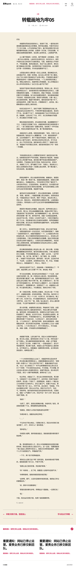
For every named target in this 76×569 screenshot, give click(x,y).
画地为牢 (21, 503)
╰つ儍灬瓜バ (33, 25)
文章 (38, 14)
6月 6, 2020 (45, 25)
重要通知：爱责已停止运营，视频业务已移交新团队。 (44, 4)
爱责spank (7, 4)
